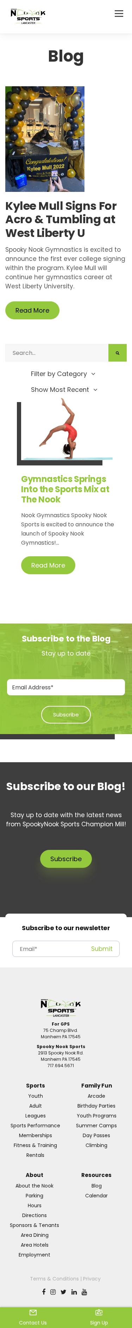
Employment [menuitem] (34, 1254)
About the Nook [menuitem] (34, 1185)
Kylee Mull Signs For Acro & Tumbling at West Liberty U (61, 220)
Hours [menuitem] (35, 1205)
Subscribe (66, 858)
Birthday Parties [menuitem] (96, 1105)
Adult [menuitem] (35, 1105)
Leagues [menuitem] (35, 1115)
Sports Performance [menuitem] (35, 1125)
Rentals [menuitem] (35, 1155)
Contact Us (33, 1322)
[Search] (117, 353)
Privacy (92, 1278)
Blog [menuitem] (97, 1185)
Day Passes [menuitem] (96, 1135)
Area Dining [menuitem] (35, 1235)
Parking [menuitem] (34, 1195)
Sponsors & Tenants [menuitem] (34, 1225)
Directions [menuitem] (34, 1215)
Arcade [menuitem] (96, 1096)
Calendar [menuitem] (96, 1195)
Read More (32, 310)
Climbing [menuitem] (96, 1145)
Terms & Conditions (54, 1278)
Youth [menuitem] (35, 1096)
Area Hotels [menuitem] (35, 1244)
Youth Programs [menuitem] (97, 1115)
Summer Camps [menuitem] (96, 1125)
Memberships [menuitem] (35, 1135)
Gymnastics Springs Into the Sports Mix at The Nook (65, 489)
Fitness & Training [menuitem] (35, 1145)
